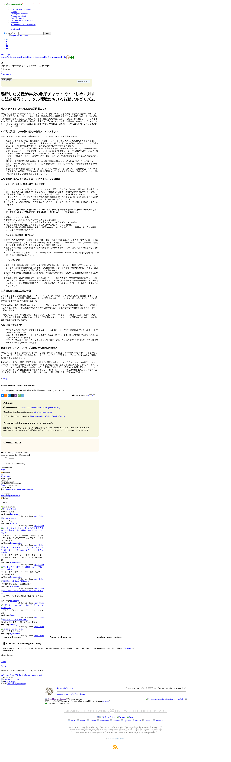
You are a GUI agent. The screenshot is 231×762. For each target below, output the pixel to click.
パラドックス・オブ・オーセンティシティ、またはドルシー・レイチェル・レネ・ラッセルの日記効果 (22, 549)
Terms (12, 675)
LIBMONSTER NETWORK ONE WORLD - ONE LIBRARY (115, 711)
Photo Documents (17, 18)
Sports (12, 615)
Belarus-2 (159, 721)
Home (3, 662)
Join (2, 54)
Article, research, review (21, 9)
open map (105, 701)
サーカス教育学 (9, 509)
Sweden (122, 717)
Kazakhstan (104, 721)
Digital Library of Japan (57, 699)
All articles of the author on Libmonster (18, 489)
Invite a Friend (24, 675)
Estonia (138, 721)
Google (55, 416)
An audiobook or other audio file (23, 25)
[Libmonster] (49, 695)
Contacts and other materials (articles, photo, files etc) (40, 408)
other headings (13, 485)
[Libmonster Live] (7, 48)
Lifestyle (13, 523)
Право (3, 485)
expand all (26, 455)
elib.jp (5, 379)
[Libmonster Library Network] (186, 699)
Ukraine (93, 721)
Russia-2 (148, 721)
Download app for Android (116, 739)
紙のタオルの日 (9, 518)
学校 (3, 470)
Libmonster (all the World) (40, 416)
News (66, 694)
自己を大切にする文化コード (15, 620)
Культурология (16, 634)
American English (12, 679)
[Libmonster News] (7, 42)
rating (12, 481)
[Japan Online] (2, 475)
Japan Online (6, 476)
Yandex (62, 416)
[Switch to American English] (7, 40)
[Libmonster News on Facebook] (6, 44)
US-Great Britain (108, 717)
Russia (73, 721)
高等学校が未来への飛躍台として (17, 581)
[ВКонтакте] (2, 395)
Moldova (116, 721)
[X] (12, 395)
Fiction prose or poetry (19, 14)
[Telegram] (22, 395)
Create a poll (15, 29)
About (60, 694)
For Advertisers (78, 694)
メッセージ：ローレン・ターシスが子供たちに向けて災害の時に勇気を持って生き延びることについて (22, 530)
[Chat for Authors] (7, 46)
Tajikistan (127, 721)
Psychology (14, 586)
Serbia (131, 717)
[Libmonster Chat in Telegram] (143, 688)
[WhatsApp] (19, 395)
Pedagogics (14, 514)
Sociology (14, 624)
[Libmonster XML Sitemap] (115, 748)
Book (14, 12)
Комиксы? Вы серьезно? (13, 629)
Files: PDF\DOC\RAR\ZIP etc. (22, 20)
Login (8, 54)
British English (10, 682)
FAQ (17, 675)
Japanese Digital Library (16, 684)
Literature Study (16, 543)
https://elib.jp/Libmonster (43, 412)
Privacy (6, 675)
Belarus (82, 721)
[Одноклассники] (5, 395)
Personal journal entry (19, 16)
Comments (6, 74)
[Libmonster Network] (165, 699)
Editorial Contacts (65, 688)
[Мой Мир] (9, 395)
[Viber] (15, 395)
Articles (4, 666)
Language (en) (36, 675)
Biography (15, 22)
